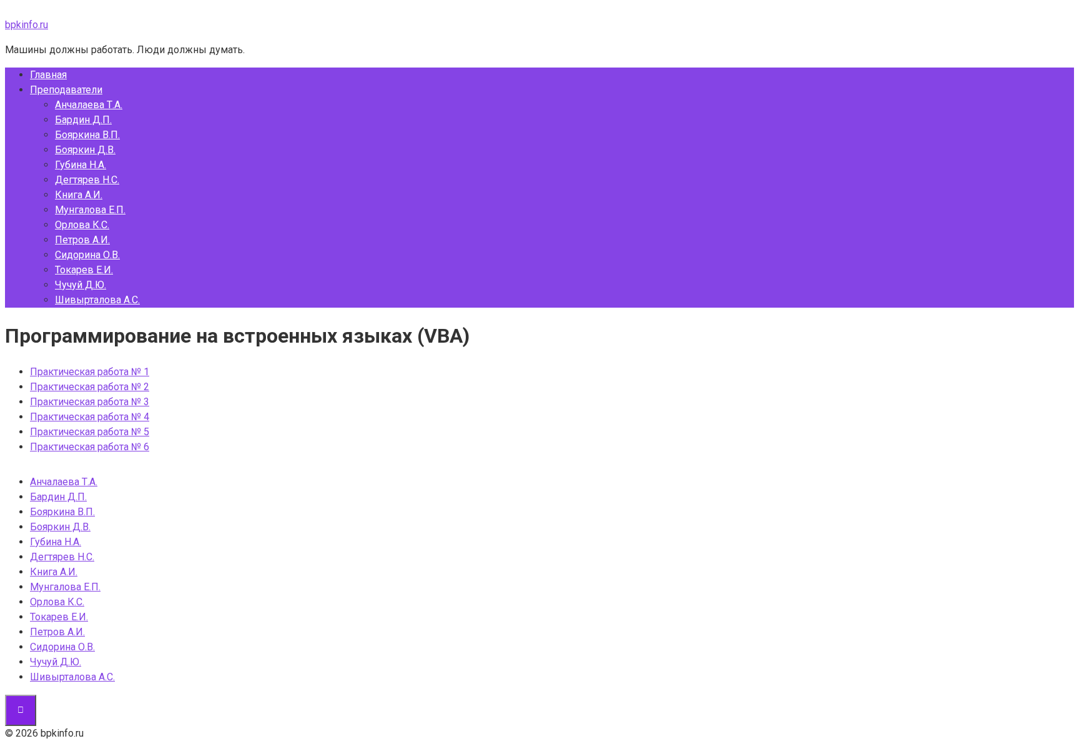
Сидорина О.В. (87, 255)
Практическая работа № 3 (89, 402)
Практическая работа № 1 (89, 372)
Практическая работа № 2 (89, 387)
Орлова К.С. (82, 225)
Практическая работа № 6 (89, 447)
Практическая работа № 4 (89, 417)
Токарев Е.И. (84, 270)
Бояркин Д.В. (85, 150)
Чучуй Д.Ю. (80, 285)
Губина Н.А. (80, 165)
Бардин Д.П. (83, 120)
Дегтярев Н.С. (87, 180)
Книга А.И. (78, 195)
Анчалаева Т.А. (88, 105)
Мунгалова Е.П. (90, 210)
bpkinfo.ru (26, 25)
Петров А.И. (82, 240)
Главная (48, 75)
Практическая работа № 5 (89, 432)
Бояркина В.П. (87, 135)
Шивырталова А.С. (97, 300)
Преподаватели (66, 90)
